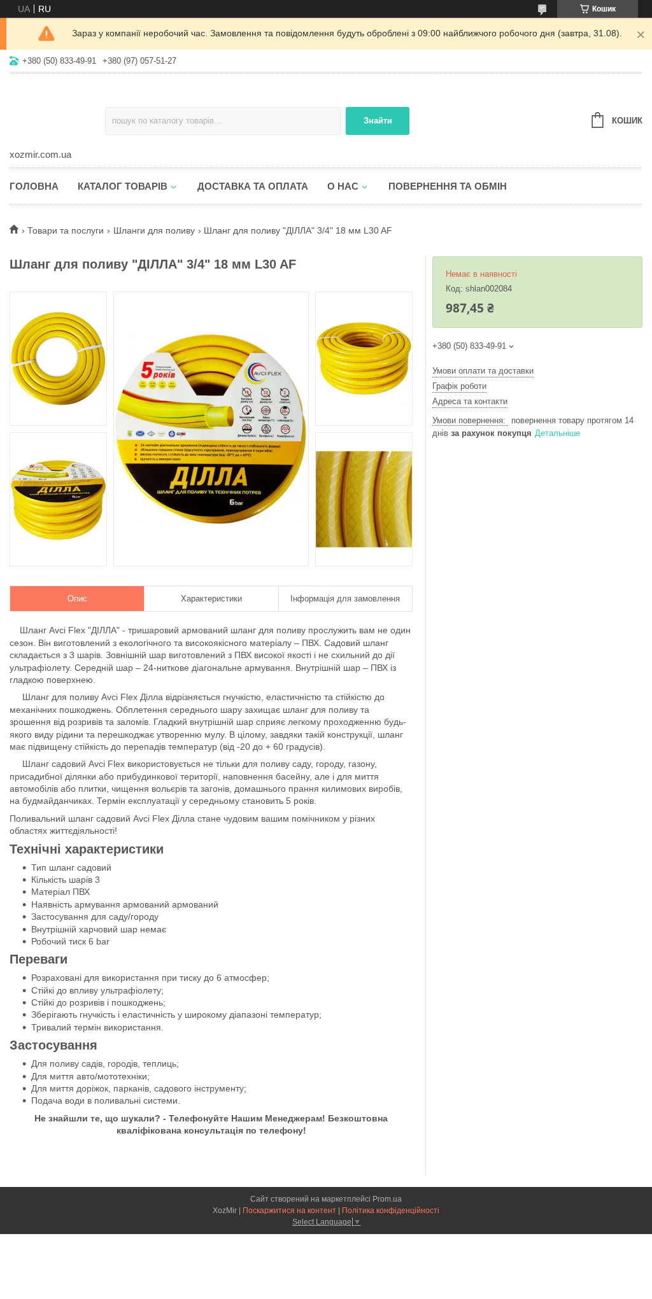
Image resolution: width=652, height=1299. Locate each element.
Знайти (378, 120)
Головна (34, 186)
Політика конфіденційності (390, 1210)
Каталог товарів (122, 186)
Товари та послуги (65, 230)
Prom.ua (387, 1199)
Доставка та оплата (252, 186)
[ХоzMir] (57, 112)
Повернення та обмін (447, 186)
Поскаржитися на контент (289, 1210)
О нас (342, 186)
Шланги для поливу (154, 230)
